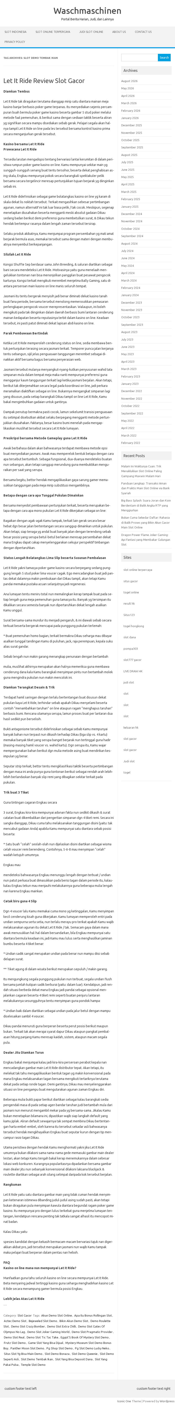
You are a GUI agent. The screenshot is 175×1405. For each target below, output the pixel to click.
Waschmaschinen (87, 10)
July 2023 (127, 339)
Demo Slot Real (14, 1337)
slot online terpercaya (138, 569)
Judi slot (129, 761)
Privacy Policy (15, 41)
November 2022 (131, 398)
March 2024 (128, 280)
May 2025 (127, 177)
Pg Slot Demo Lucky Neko (92, 1348)
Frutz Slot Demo (15, 1342)
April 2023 (127, 361)
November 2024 (131, 221)
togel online (131, 592)
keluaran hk (131, 727)
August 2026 (129, 81)
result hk (129, 603)
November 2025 (131, 132)
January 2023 (130, 383)
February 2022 (130, 442)
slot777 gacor (133, 659)
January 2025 (130, 206)
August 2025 (129, 154)
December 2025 (131, 125)
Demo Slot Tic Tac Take (42, 1337)
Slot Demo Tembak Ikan (37, 1359)
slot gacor (130, 738)
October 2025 (130, 140)
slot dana (130, 637)
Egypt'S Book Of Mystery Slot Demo (85, 1337)
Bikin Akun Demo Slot (73, 1320)
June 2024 (127, 258)
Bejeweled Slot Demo (43, 1320)
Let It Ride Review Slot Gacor (44, 80)
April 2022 (127, 428)
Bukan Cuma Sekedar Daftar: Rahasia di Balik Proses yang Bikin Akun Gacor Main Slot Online (145, 522)
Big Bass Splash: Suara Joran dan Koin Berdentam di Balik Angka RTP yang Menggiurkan (146, 505)
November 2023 (131, 309)
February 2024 (130, 287)
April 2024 (127, 272)
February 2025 (130, 199)
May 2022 (127, 420)
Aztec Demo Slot (15, 1320)
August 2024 (129, 243)
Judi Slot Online (91, 31)
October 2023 (130, 317)
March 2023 (128, 368)
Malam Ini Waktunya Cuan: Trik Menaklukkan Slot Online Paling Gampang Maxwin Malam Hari (141, 471)
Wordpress (167, 1401)
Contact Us (143, 31)
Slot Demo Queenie (85, 1353)
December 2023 (131, 302)
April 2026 (127, 95)
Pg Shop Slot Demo (59, 1348)
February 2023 (130, 376)
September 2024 (132, 236)
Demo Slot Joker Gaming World (48, 1331)
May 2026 (127, 88)
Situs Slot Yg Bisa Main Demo (23, 1353)
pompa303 (131, 648)
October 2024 (130, 228)
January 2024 (130, 295)
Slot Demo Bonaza (57, 1353)
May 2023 (127, 354)
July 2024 (127, 250)
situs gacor (131, 581)
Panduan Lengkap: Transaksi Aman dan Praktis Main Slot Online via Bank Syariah (145, 488)
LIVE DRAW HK (133, 671)
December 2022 (131, 391)
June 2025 (127, 169)
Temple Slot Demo (33, 1364)
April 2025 (127, 184)
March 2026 (128, 103)
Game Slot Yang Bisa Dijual (45, 1342)
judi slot (129, 682)
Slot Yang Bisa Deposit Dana (74, 1359)
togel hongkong (134, 626)
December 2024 (131, 213)
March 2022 (128, 435)
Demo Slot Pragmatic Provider (92, 1331)
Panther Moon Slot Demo (27, 1348)
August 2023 (129, 332)
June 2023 (127, 346)
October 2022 (130, 405)
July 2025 (127, 162)
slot (126, 693)
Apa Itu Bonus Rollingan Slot (93, 1315)
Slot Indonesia (15, 31)
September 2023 (132, 324)
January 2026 (130, 117)
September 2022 (132, 413)
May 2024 (127, 265)
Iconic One (124, 1401)
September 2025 (132, 147)
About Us (119, 31)
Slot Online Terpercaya (53, 31)
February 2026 (130, 110)
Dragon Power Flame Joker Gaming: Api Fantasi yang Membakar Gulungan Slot (145, 539)
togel (127, 772)
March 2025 (128, 191)
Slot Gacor (25, 1315)
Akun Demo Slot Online (56, 1315)
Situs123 (129, 614)
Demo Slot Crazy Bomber (28, 1326)
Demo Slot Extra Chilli (61, 1326)
